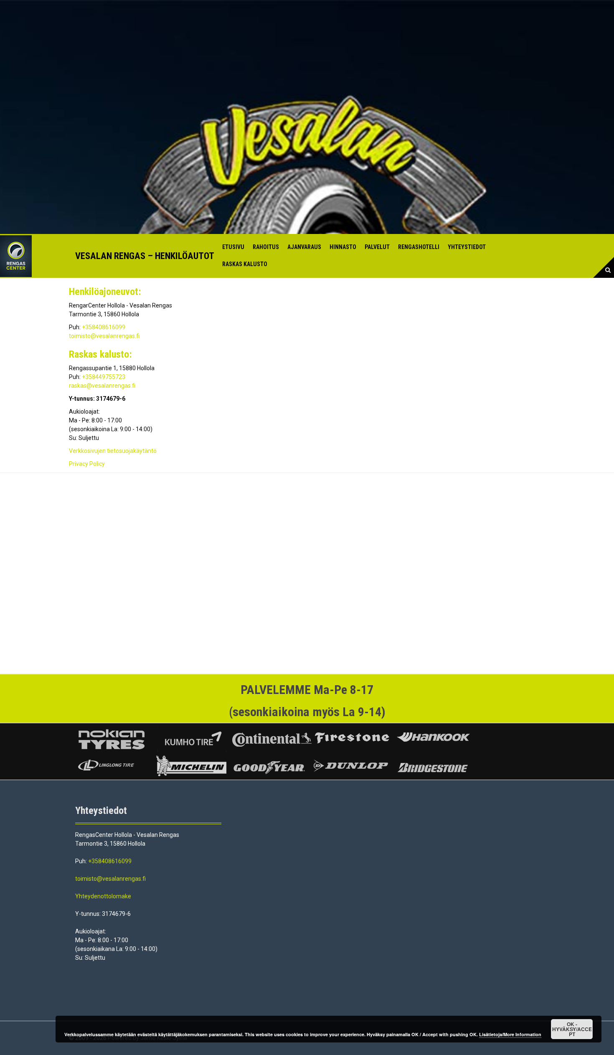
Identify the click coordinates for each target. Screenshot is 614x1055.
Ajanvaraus (304, 247)
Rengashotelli (418, 247)
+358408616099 (103, 327)
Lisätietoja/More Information (510, 1034)
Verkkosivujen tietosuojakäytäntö (113, 450)
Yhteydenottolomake (103, 896)
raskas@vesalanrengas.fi (102, 385)
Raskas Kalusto (244, 264)
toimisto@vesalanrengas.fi (104, 336)
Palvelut (377, 247)
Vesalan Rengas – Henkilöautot (144, 255)
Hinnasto (343, 247)
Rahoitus (266, 247)
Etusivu (233, 247)
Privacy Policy (87, 463)
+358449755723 (103, 377)
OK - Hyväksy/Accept (572, 1029)
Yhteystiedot (467, 247)
